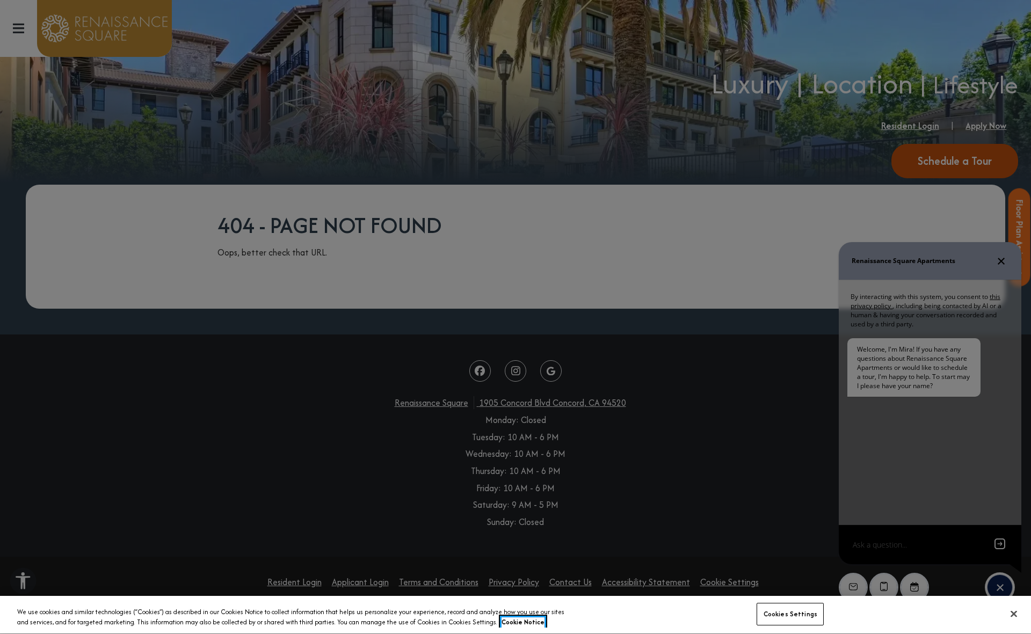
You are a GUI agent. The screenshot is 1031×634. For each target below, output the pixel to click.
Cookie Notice (523, 622)
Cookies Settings (790, 613)
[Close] (1014, 613)
